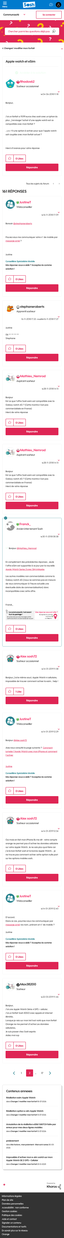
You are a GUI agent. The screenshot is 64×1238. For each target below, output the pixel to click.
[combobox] (32, 31)
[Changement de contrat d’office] (53, 184)
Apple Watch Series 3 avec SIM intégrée (25, 569)
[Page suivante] (50, 1073)
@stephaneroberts (22, 223)
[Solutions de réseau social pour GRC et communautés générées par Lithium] (54, 1185)
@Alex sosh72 (20, 740)
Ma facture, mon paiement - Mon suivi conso (29, 1144)
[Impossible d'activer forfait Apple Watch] (59, 184)
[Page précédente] (14, 1073)
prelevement (12, 1140)
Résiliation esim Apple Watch (20, 1097)
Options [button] (60, 48)
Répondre (32, 167)
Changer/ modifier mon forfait (19, 48)
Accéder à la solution (33, 72)
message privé (13, 240)
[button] (9, 158)
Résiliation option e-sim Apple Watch (24, 1111)
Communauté (11, 14)
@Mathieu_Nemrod (27, 548)
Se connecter (49, 14)
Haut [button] (4, 1185)
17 (42, 1073)
